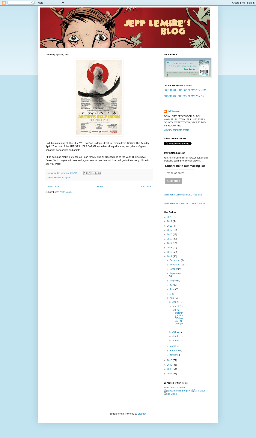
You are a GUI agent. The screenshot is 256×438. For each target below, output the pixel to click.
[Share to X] (92, 173)
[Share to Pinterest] (99, 173)
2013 (170, 247)
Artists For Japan (62, 178)
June (172, 289)
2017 (170, 230)
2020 (170, 217)
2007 (170, 373)
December (175, 260)
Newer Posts (52, 186)
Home (100, 186)
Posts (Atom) (65, 192)
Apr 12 (176, 332)
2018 (170, 226)
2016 (170, 234)
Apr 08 (176, 336)
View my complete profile (176, 130)
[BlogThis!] (89, 173)
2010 (170, 360)
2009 (170, 365)
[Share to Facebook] (96, 173)
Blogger (142, 413)
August (173, 280)
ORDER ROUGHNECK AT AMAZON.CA (184, 96)
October (174, 269)
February (174, 350)
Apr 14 (176, 306)
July (172, 285)
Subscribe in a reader (175, 387)
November (175, 264)
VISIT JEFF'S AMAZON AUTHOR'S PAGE (184, 203)
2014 (170, 243)
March (173, 346)
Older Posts (145, 186)
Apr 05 (176, 340)
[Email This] (85, 173)
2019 (170, 221)
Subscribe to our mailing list (185, 166)
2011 (170, 256)
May (172, 293)
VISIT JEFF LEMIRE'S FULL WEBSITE (183, 194)
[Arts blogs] (198, 390)
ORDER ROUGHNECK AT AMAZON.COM (185, 90)
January (174, 355)
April (172, 298)
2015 (170, 239)
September (175, 273)
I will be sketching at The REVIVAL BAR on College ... (178, 318)
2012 (170, 252)
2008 (170, 369)
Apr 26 (176, 302)
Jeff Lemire (173, 111)
